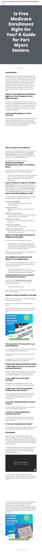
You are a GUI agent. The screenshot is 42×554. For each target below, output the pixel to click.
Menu (3, 3)
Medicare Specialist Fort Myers (24, 280)
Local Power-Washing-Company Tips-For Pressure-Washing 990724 (20, 1)
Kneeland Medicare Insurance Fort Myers (16, 160)
